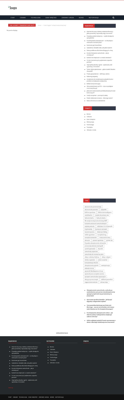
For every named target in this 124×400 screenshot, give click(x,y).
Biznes (81, 18)
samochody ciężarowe (91, 251)
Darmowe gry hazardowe (94, 45)
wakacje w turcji (89, 268)
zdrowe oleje (104, 282)
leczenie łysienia (89, 232)
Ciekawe (23, 18)
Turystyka (90, 127)
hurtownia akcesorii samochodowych (96, 223)
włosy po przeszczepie (91, 279)
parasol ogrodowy (98, 240)
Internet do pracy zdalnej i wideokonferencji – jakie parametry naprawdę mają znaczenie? (100, 32)
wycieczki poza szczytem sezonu (94, 274)
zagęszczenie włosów (91, 282)
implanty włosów (89, 226)
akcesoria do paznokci (91, 209)
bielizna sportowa (90, 212)
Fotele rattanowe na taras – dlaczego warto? (100, 98)
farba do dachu (89, 218)
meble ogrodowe (90, 235)
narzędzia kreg (101, 235)
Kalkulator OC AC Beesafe (104, 226)
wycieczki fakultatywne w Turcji (94, 271)
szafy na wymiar (102, 260)
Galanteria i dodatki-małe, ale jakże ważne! (99, 48)
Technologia (35, 18)
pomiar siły (109, 240)
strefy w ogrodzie (90, 260)
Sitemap (10, 388)
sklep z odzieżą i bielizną (92, 257)
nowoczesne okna (104, 237)
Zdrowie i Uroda (68, 18)
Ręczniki (100, 249)
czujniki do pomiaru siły (102, 215)
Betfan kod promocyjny (93, 84)
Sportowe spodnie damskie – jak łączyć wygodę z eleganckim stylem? (99, 300)
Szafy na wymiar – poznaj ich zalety (97, 95)
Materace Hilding (102, 232)
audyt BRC (104, 209)
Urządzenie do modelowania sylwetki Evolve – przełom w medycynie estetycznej (100, 80)
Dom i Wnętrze (50, 18)
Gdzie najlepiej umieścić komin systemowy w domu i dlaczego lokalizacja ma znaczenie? (101, 321)
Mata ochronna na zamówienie (96, 100)
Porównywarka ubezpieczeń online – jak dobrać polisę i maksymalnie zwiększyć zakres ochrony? (100, 314)
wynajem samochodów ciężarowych (95, 276)
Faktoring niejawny (92, 76)
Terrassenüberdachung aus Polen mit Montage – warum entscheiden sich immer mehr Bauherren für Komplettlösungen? (100, 307)
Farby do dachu (101, 218)
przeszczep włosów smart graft (94, 246)
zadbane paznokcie (107, 279)
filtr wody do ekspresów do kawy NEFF (96, 221)
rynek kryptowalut (90, 249)
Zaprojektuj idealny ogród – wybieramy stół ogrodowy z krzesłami (99, 66)
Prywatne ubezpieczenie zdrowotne (95, 243)
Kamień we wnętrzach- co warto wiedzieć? (99, 57)
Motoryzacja (94, 18)
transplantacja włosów (91, 263)
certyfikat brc (88, 215)
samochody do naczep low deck (94, 254)
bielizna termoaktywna (104, 212)
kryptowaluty (88, 229)
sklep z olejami (106, 257)
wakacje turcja (105, 265)
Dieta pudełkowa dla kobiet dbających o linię (100, 50)
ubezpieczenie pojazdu (92, 265)
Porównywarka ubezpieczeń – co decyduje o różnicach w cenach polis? (100, 41)
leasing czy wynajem (101, 229)
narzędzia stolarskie (91, 237)
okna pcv (87, 240)
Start (13, 18)
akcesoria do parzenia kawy (93, 207)
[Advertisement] (80, 7)
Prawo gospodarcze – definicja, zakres (98, 74)
